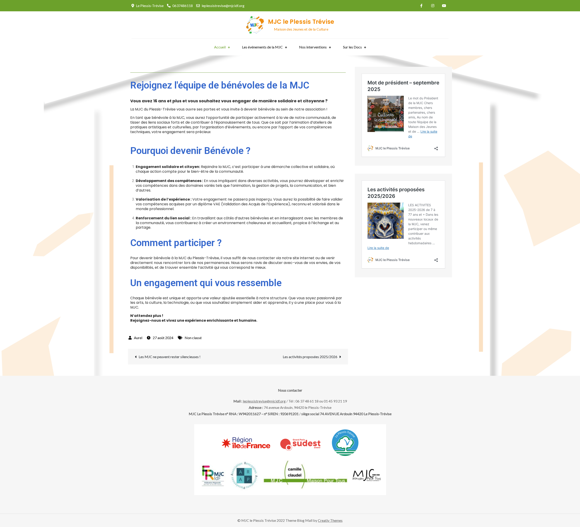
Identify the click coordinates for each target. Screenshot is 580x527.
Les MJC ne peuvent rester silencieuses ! (170, 357)
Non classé (193, 337)
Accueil (220, 47)
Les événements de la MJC (262, 47)
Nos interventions (313, 47)
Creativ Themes (330, 520)
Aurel (138, 337)
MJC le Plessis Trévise (301, 22)
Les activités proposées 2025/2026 (310, 357)
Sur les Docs (352, 47)
